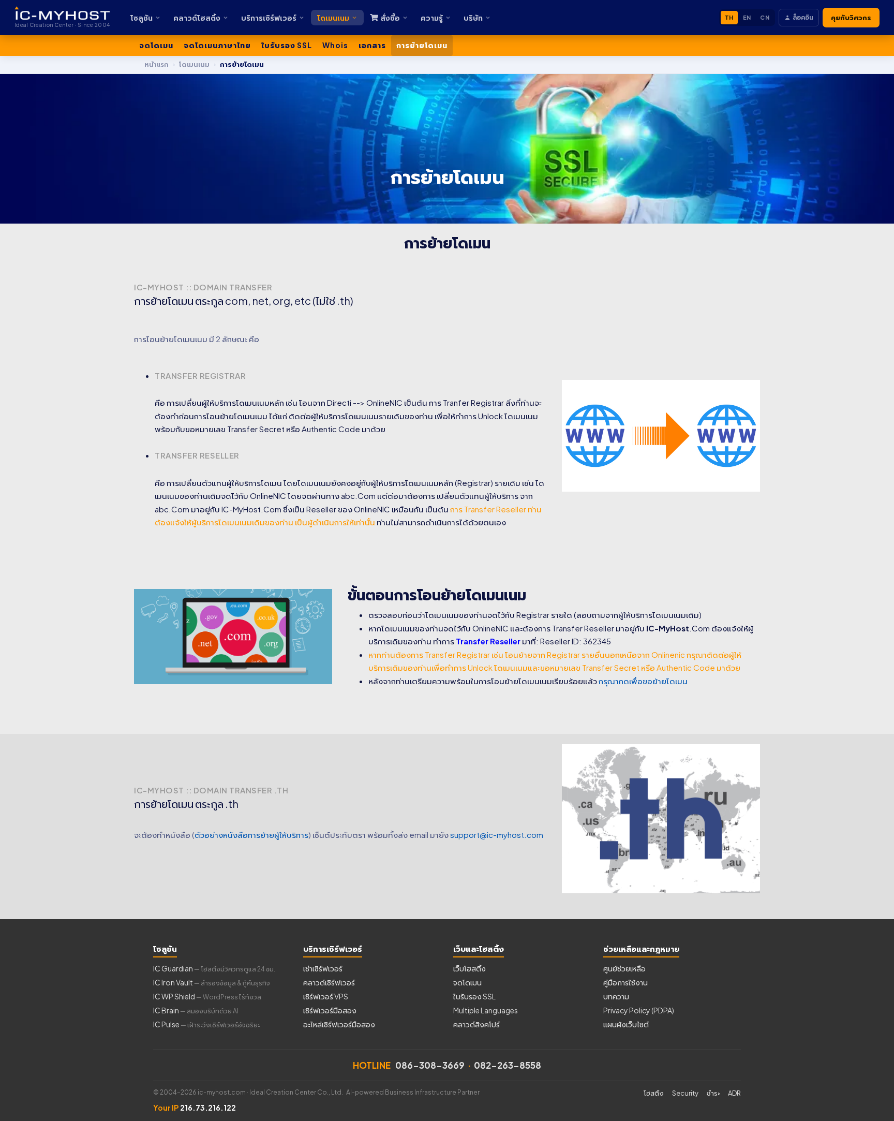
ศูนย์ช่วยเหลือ (624, 968)
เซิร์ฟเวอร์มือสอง (329, 1010)
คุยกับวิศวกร (851, 17)
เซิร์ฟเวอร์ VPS (325, 996)
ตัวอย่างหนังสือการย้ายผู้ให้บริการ (251, 834)
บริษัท (473, 17)
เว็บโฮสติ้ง (469, 968)
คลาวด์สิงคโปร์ (476, 1024)
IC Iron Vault (211, 982)
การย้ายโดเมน (422, 45)
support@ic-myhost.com (496, 834)
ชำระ (713, 1093)
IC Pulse (206, 1024)
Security (685, 1093)
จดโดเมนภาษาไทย (217, 45)
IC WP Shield (207, 996)
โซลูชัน (141, 17)
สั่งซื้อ (390, 17)
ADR (734, 1093)
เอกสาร (372, 45)
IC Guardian (214, 968)
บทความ (616, 996)
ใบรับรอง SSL (286, 45)
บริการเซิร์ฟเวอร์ (268, 17)
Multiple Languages (485, 1010)
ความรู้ (432, 17)
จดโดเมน (156, 45)
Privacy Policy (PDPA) (638, 1010)
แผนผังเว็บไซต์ (626, 1024)
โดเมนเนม (333, 17)
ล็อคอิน (803, 17)
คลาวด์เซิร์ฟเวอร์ (329, 982)
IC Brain (196, 1010)
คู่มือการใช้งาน (625, 982)
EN (747, 17)
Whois (335, 45)
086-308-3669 (430, 1065)
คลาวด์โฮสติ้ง (196, 17)
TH (729, 17)
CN (764, 17)
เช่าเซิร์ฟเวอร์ (322, 968)
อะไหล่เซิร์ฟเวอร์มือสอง (339, 1024)
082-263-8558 (507, 1065)
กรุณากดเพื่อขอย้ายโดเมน (643, 681)
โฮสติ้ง (654, 1093)
